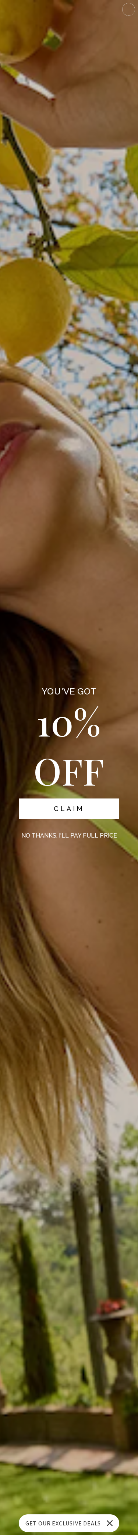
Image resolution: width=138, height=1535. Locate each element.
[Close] (110, 1523)
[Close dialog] (128, 9)
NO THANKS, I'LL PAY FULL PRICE (69, 835)
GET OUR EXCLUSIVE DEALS (63, 1523)
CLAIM (69, 808)
